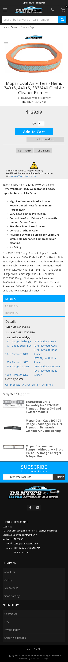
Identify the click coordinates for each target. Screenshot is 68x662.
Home (6, 27)
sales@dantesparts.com (26, 543)
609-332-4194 (21, 521)
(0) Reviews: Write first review (34, 97)
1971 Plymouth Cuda (45, 345)
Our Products (12, 384)
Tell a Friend (43, 150)
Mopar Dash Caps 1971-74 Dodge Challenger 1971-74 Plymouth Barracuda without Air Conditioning (44, 426)
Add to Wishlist (45, 139)
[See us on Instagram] (37, 507)
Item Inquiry (24, 150)
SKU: (24, 102)
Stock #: (10, 332)
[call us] (53, 9)
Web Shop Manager (40, 658)
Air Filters (47, 384)
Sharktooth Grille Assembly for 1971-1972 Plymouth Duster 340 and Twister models (43, 407)
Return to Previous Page (23, 27)
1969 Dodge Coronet (17, 366)
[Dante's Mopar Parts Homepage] (29, 9)
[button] (34, 19)
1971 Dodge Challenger (18, 341)
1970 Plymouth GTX (16, 362)
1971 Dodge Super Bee (18, 345)
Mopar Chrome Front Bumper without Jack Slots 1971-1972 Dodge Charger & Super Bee (44, 451)
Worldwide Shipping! (35, 3)
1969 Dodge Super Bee (46, 366)
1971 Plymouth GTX (16, 354)
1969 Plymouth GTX (16, 374)
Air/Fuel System (31, 384)
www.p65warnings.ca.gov (23, 176)
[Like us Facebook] (30, 507)
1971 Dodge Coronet (45, 341)
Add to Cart (34, 131)
